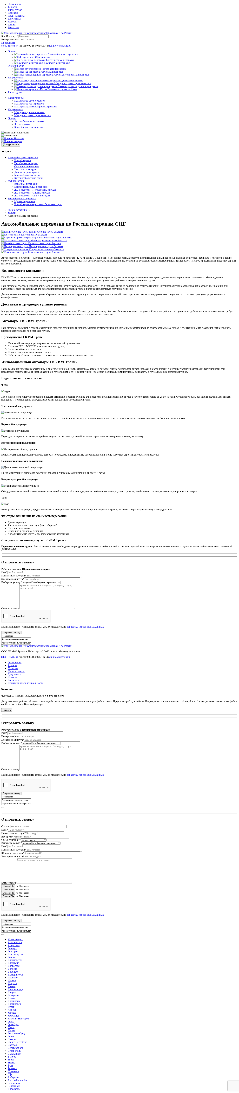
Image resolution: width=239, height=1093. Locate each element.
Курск (11, 1006)
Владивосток (15, 960)
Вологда (12, 968)
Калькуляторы (16, 97)
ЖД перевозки (42, 57)
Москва (12, 1012)
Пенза (11, 1027)
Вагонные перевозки (26, 183)
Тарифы (12, 7)
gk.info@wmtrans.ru (60, 45)
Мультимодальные (24, 201)
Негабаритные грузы (26, 163)
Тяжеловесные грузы (26, 169)
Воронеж (13, 971)
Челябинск (14, 1086)
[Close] (2, 807)
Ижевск (12, 980)
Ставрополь (14, 1050)
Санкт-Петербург (17, 1042)
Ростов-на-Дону (17, 1033)
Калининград (15, 989)
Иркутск (12, 983)
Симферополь (15, 1047)
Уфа (10, 1074)
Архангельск (15, 942)
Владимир (13, 963)
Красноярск (14, 1004)
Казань (11, 986)
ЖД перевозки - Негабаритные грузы (35, 189)
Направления (15, 77)
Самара (12, 1039)
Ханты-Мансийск (17, 1080)
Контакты (13, 27)
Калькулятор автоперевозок (29, 100)
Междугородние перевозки (29, 112)
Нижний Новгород (18, 1018)
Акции (11, 24)
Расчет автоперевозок (54, 68)
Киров (11, 998)
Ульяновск (13, 1071)
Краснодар (14, 1001)
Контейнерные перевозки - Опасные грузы (38, 204)
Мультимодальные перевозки (66, 80)
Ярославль (14, 1088)
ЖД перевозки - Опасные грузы (32, 192)
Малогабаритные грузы (27, 175)
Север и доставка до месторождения (78, 86)
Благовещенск (16, 954)
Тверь (11, 1059)
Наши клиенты (16, 15)
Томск (11, 1062)
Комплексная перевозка (57, 63)
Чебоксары (14, 1083)
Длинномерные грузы (26, 172)
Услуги (12, 51)
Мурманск (13, 1015)
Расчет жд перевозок (51, 71)
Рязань (11, 1036)
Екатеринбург (15, 974)
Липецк (12, 1009)
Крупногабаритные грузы (28, 178)
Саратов (12, 1045)
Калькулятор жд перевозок (29, 103)
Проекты (13, 12)
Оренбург (13, 1024)
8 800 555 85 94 (9, 45)
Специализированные (26, 166)
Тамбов (12, 1056)
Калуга (12, 992)
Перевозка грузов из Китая (62, 89)
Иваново (13, 977)
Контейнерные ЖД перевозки (30, 186)
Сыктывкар (14, 1053)
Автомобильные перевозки (63, 54)
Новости (12, 21)
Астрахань (14, 945)
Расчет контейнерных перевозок (71, 74)
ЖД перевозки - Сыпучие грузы (32, 195)
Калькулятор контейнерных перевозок (35, 106)
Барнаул (12, 948)
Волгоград (14, 965)
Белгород (13, 951)
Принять (7, 710)
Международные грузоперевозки (72, 83)
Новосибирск (15, 939)
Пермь (11, 1030)
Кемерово (13, 995)
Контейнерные (22, 160)
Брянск (12, 957)
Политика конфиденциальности (25, 683)
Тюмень (12, 1068)
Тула (10, 1065)
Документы (14, 18)
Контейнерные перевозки (60, 60)
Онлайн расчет (16, 65)
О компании (14, 4)
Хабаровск (14, 1077)
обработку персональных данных (85, 626)
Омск (11, 1021)
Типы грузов (15, 9)
